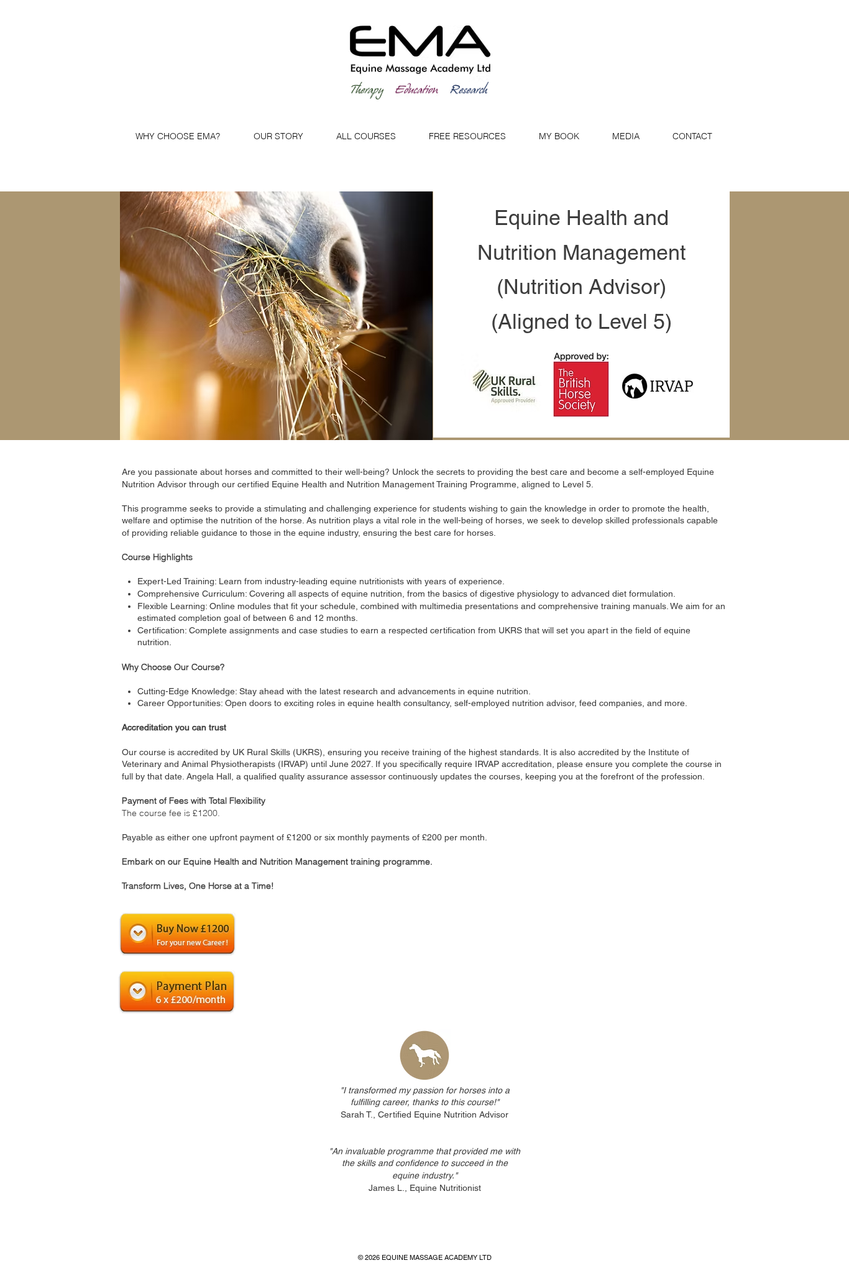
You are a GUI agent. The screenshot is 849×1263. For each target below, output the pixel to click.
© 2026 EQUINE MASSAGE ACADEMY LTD (425, 1257)
